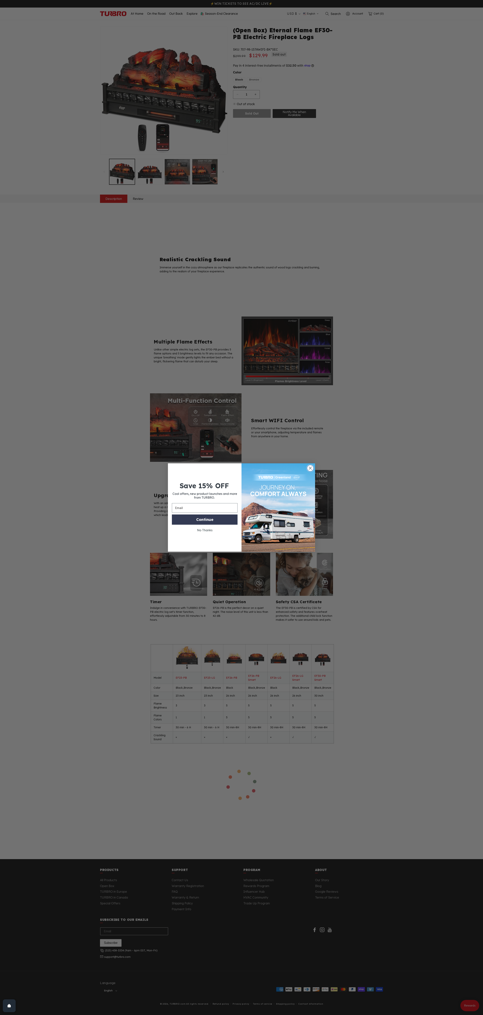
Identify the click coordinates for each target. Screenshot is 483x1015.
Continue (204, 519)
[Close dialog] (310, 468)
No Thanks (204, 530)
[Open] (9, 1005)
